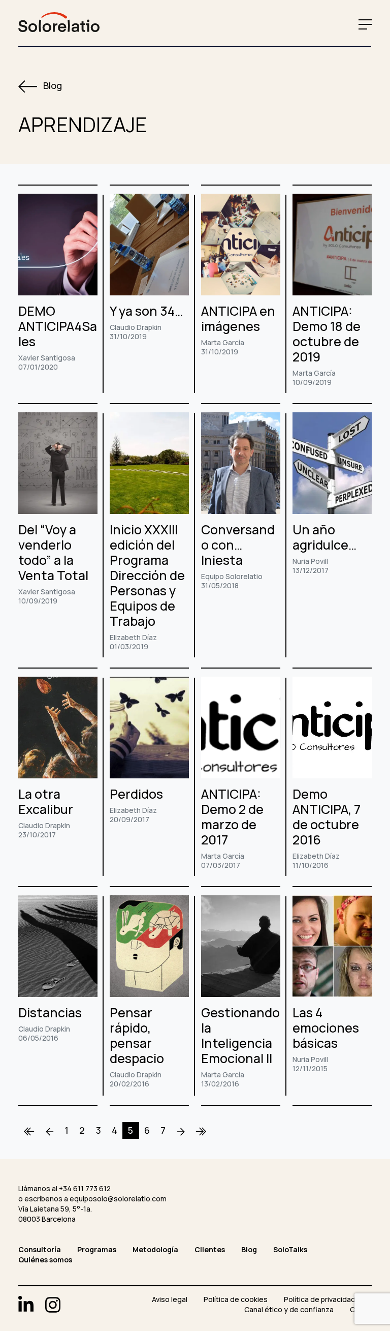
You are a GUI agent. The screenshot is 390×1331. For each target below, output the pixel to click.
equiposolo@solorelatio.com (118, 1198)
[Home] (29, 1130)
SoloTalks (290, 1249)
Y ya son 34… (146, 311)
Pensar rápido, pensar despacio (137, 1035)
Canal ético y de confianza (289, 1309)
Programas (96, 1249)
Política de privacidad (319, 1299)
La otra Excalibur (45, 801)
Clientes (209, 1249)
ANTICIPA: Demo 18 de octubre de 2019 (326, 334)
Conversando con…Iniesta (238, 545)
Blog (51, 85)
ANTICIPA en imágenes (238, 318)
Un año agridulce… (324, 537)
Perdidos (136, 794)
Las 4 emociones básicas (325, 1028)
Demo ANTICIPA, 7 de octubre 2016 (326, 817)
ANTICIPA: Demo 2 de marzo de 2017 (232, 817)
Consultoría (39, 1249)
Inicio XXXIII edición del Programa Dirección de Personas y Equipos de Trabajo (147, 575)
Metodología (155, 1249)
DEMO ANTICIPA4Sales (57, 326)
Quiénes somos (45, 1259)
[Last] (201, 1130)
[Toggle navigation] (363, 24)
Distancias (50, 1012)
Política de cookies (236, 1299)
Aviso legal (169, 1299)
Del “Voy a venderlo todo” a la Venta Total (53, 552)
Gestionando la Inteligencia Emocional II (240, 1035)
